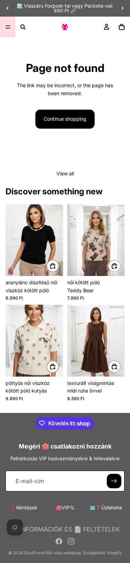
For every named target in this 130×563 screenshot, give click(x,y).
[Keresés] (23, 27)
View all (65, 173)
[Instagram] (71, 541)
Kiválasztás (58, 266)
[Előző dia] (7, 8)
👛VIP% (65, 507)
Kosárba (120, 266)
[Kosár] (121, 27)
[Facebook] (59, 541)
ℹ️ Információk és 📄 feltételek (65, 529)
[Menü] (8, 27)
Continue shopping (65, 119)
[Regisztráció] (114, 481)
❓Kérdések (23, 507)
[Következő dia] (122, 8)
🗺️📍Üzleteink (105, 507)
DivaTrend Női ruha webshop (52, 552)
